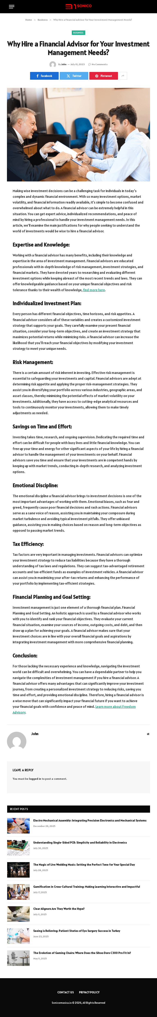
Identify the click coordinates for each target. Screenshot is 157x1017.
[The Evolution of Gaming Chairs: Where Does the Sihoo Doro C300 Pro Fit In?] (18, 958)
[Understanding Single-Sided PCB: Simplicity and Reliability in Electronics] (18, 848)
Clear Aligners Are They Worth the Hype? (59, 909)
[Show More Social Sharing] (123, 76)
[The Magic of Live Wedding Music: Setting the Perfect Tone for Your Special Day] (18, 870)
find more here (94, 290)
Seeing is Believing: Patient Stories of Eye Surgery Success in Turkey (76, 931)
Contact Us (65, 992)
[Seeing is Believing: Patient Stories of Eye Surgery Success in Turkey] (18, 936)
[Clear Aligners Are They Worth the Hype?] (18, 914)
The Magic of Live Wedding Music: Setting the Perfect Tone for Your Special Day (84, 864)
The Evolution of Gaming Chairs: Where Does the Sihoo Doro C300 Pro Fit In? (82, 953)
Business (78, 32)
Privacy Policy (89, 992)
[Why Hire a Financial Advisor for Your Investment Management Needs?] (78, 134)
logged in (35, 779)
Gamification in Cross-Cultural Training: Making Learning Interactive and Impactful (86, 886)
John (63, 64)
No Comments (100, 64)
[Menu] (11, 6)
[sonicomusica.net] (78, 6)
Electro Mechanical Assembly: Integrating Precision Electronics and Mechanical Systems (89, 820)
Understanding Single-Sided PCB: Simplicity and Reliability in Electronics (80, 842)
